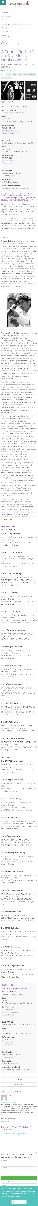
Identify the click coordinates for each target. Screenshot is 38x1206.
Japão (20, 74)
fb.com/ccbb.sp (8, 163)
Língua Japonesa (6, 28)
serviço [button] (7, 102)
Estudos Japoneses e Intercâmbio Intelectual (16, 24)
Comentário (9, 71)
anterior (19, 1079)
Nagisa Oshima (6, 77)
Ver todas (4, 12)
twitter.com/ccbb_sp (11, 161)
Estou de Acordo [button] (19, 1202)
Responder (5, 1121)
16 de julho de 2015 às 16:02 (9, 1102)
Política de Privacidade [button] (11, 1196)
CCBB (9, 74)
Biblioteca (4, 20)
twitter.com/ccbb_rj (10, 130)
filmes (14, 74)
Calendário (5, 32)
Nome (4, 1161)
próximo (19, 1084)
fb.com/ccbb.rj (8, 133)
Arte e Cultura (6, 16)
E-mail (4, 1168)
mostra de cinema (30, 74)
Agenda (10, 42)
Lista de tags (5, 36)
